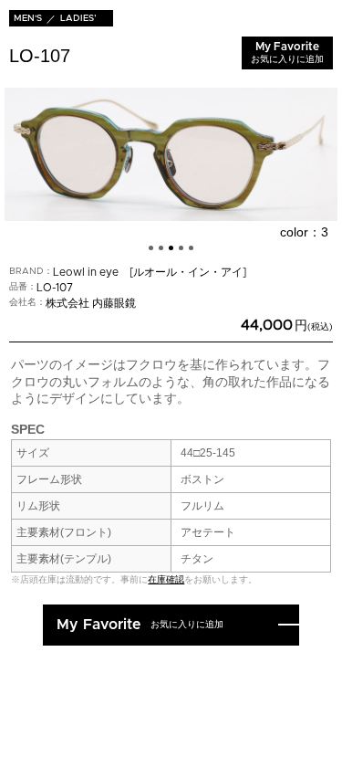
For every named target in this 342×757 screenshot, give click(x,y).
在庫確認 (166, 579)
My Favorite (287, 52)
